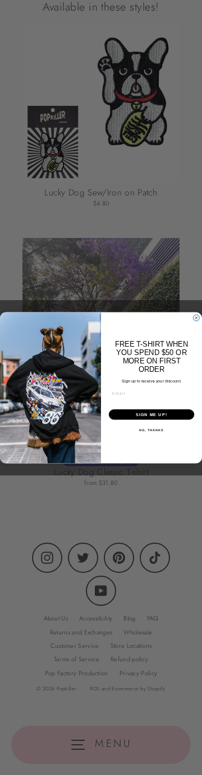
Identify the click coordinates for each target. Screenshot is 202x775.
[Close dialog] (196, 318)
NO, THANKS (151, 429)
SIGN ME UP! (151, 414)
